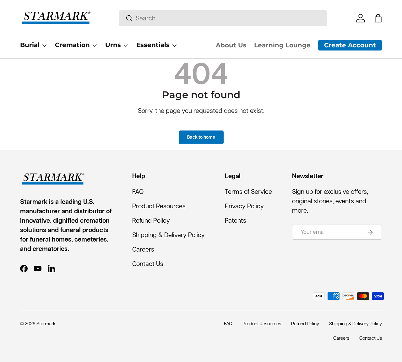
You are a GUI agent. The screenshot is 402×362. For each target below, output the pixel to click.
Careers (143, 249)
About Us (231, 45)
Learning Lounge (282, 45)
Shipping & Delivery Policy (168, 235)
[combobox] (223, 18)
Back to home (201, 137)
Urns (113, 45)
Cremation (72, 45)
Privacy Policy (244, 206)
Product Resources (159, 206)
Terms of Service (248, 192)
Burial (30, 45)
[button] (378, 18)
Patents (235, 220)
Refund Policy (151, 220)
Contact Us (147, 264)
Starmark (46, 324)
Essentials (153, 45)
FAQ (138, 192)
